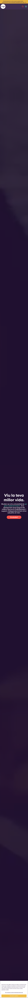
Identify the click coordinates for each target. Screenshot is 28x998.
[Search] (23, 6)
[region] (14, 989)
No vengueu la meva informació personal (14, 992)
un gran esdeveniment (15, 505)
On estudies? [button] (14, 517)
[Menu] (26, 6)
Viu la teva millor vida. (14, 497)
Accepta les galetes (14, 995)
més (25, 2)
